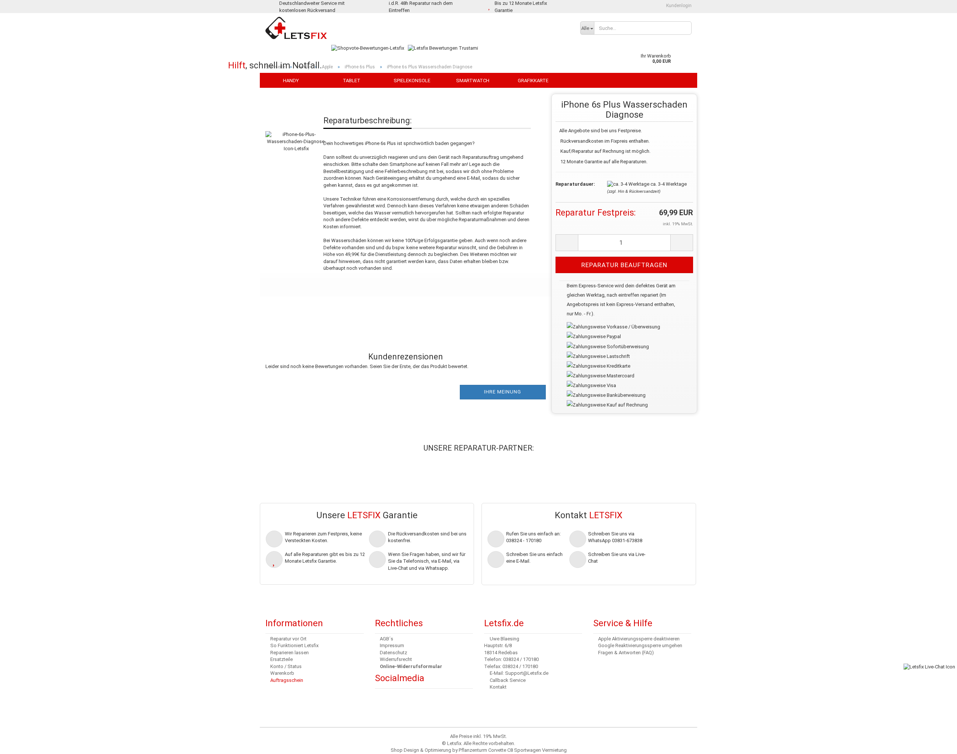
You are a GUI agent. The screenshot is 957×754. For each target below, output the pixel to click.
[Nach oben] (20, 743)
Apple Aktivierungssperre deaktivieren (639, 639)
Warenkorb (282, 673)
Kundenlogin (678, 5)
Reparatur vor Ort (288, 639)
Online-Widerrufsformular (411, 666)
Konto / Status (286, 666)
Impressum (392, 645)
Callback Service (508, 680)
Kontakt (498, 687)
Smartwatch (472, 80)
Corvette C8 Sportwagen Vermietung (527, 750)
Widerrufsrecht (396, 659)
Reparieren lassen (289, 652)
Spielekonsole (412, 80)
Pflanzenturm (473, 750)
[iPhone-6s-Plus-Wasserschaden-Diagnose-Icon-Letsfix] (296, 134)
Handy (291, 80)
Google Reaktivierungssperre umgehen (640, 645)
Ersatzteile (281, 659)
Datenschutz (393, 652)
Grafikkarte (533, 80)
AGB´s (386, 639)
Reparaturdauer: (575, 184)
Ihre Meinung (502, 392)
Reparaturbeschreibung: (367, 120)
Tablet (351, 80)
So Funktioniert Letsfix (294, 645)
